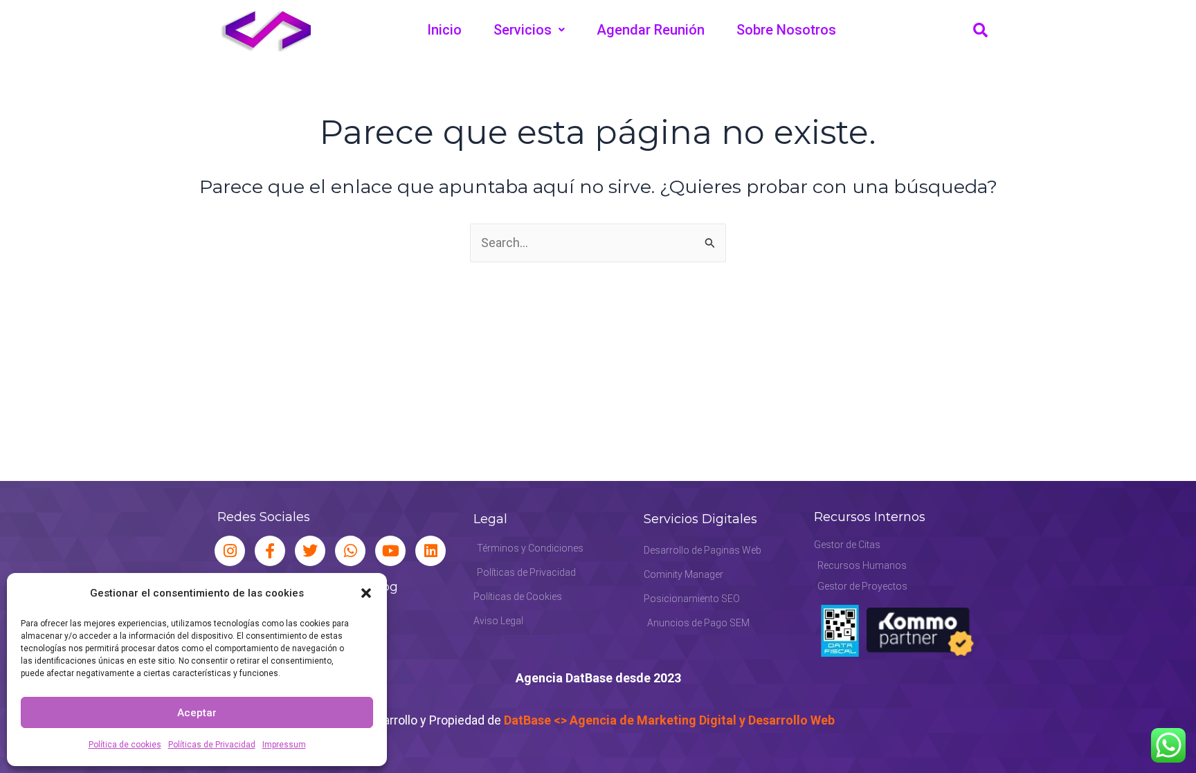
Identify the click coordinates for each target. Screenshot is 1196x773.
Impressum (284, 744)
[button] (366, 593)
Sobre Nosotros (786, 29)
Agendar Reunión (651, 29)
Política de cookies (125, 744)
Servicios (522, 29)
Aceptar (197, 713)
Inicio (444, 29)
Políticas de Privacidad (211, 744)
